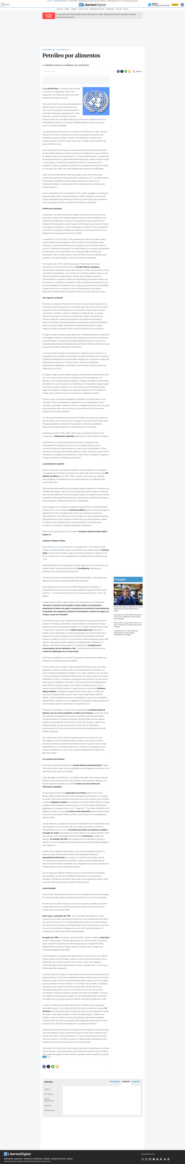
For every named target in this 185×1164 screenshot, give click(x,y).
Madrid (67, 9)
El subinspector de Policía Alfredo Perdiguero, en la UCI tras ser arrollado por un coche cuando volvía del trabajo (128, 617)
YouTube (153, 1159)
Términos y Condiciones (33, 1159)
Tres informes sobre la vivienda (85, 1)
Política (126, 9)
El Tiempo (48, 1094)
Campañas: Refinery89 (10, 1161)
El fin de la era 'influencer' (100, 1)
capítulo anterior (54, 547)
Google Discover (157, 1159)
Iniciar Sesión (182, 4)
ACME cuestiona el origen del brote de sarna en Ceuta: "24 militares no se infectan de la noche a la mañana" (128, 625)
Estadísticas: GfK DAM (23, 1161)
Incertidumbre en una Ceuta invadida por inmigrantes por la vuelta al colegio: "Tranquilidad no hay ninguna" (126, 632)
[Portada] (92, 5)
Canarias (74, 9)
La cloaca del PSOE (72, 1)
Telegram (164, 1159)
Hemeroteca (49, 1110)
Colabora (175, 5)
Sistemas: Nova (46, 1161)
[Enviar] (125, 71)
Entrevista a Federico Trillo (60, 1)
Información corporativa (13, 1159)
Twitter (146, 1159)
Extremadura (110, 9)
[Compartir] (118, 71)
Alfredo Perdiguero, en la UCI (114, 1)
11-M (48, 1057)
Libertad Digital (72, 1154)
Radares (47, 1105)
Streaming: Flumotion (35, 1161)
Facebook (142, 1159)
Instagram (150, 1159)
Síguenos (139, 71)
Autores (70, 1159)
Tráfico (47, 1089)
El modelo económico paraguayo (130, 1)
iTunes (168, 1159)
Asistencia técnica (58, 1159)
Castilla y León (83, 9)
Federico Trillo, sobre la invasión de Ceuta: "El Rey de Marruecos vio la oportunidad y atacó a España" (128, 609)
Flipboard (161, 1159)
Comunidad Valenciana (97, 9)
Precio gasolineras (49, 1100)
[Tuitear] (121, 71)
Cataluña (119, 9)
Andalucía (59, 9)
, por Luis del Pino (66, 65)
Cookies (46, 1159)
